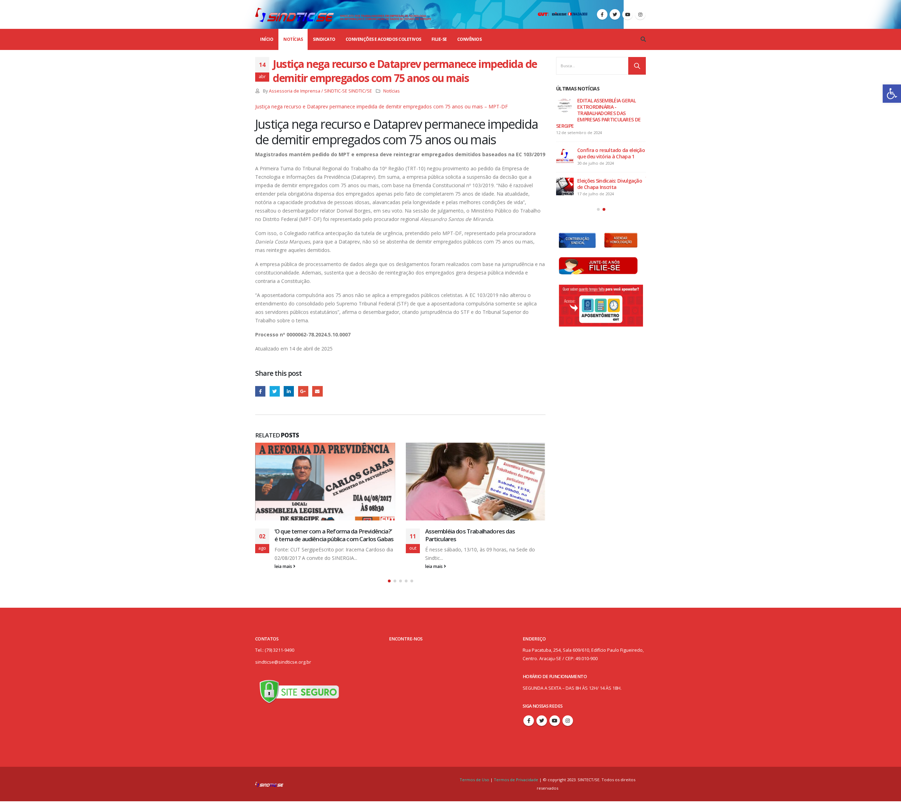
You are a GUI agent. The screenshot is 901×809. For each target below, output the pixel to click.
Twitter (275, 391)
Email (317, 391)
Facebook (260, 391)
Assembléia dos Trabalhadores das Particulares (320, 535)
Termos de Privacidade (516, 787)
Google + (303, 391)
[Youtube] (627, 14)
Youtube (554, 728)
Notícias (293, 39)
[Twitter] (615, 14)
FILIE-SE (439, 39)
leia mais (284, 566)
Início (266, 39)
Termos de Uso (475, 787)
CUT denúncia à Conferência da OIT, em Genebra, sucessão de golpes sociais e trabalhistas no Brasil (476, 539)
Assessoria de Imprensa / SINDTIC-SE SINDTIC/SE (320, 91)
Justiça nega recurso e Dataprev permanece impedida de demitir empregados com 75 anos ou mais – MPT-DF (381, 106)
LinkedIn (289, 391)
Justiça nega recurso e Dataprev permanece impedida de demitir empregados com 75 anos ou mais (594, 180)
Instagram (567, 728)
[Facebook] (602, 14)
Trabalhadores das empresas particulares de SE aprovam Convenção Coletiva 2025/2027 (599, 106)
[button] (892, 93)
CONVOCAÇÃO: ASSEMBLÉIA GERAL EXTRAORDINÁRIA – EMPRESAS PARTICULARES (594, 143)
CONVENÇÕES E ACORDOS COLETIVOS (383, 39)
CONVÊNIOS (469, 39)
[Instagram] (640, 14)
